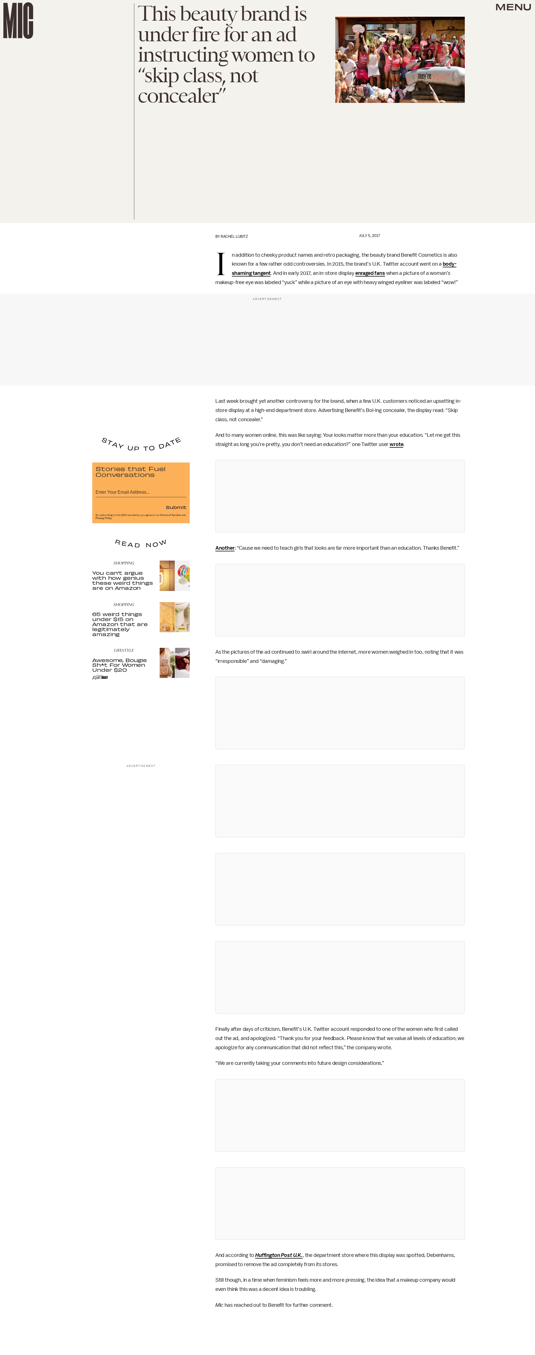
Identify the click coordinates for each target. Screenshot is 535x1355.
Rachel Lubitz (234, 236)
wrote (396, 444)
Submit (176, 507)
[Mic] (18, 20)
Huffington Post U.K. (279, 1255)
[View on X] (340, 496)
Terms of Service (170, 515)
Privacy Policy (104, 518)
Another (225, 548)
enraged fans (370, 273)
